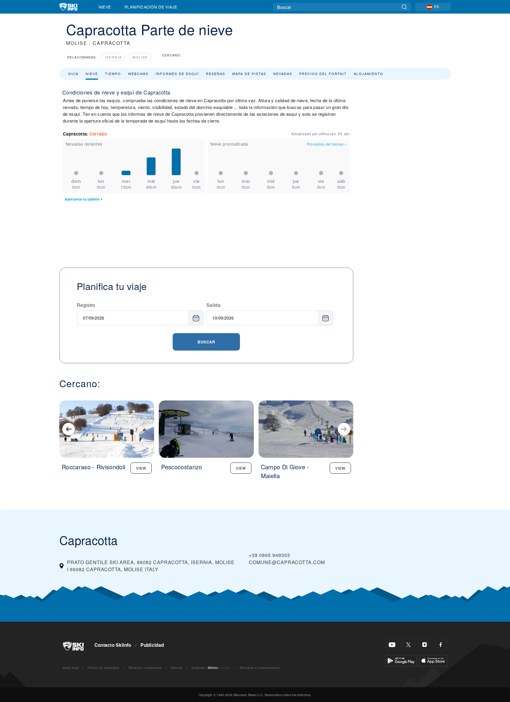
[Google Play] (401, 660)
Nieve (105, 7)
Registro (86, 305)
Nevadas (282, 73)
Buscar (206, 342)
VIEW (141, 467)
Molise (140, 57)
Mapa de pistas (249, 73)
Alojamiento (368, 73)
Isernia (113, 57)
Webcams (138, 73)
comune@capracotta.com (287, 562)
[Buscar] (404, 7)
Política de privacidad (103, 667)
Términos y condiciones (145, 667)
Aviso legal (71, 667)
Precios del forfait (323, 73)
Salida (213, 305)
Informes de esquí (177, 73)
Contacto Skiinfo (112, 645)
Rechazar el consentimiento (260, 667)
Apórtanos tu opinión (82, 199)
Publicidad (152, 645)
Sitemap (176, 667)
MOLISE (76, 43)
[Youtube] (392, 644)
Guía (73, 73)
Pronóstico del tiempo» (327, 143)
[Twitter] (408, 644)
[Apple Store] (433, 660)
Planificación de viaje (151, 7)
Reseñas (215, 73)
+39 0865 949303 (269, 555)
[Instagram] (424, 644)
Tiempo (113, 73)
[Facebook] (440, 644)
